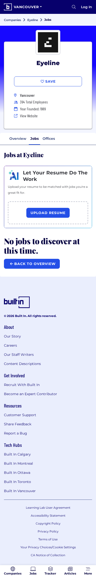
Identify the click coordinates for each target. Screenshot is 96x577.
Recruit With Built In (22, 385)
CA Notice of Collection (48, 555)
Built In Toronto (17, 482)
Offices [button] (49, 138)
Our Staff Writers (19, 354)
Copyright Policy (48, 523)
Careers (10, 345)
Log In (86, 7)
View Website (29, 115)
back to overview (34, 264)
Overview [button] (17, 138)
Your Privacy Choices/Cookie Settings (48, 547)
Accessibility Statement (48, 515)
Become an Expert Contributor (30, 394)
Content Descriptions (22, 363)
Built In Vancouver (20, 491)
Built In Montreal (18, 463)
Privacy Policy (48, 531)
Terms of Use (48, 539)
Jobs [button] (34, 138)
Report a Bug (15, 433)
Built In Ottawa (17, 472)
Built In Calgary (17, 454)
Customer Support (20, 415)
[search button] (74, 7)
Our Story (12, 336)
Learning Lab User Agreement (48, 507)
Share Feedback (17, 424)
